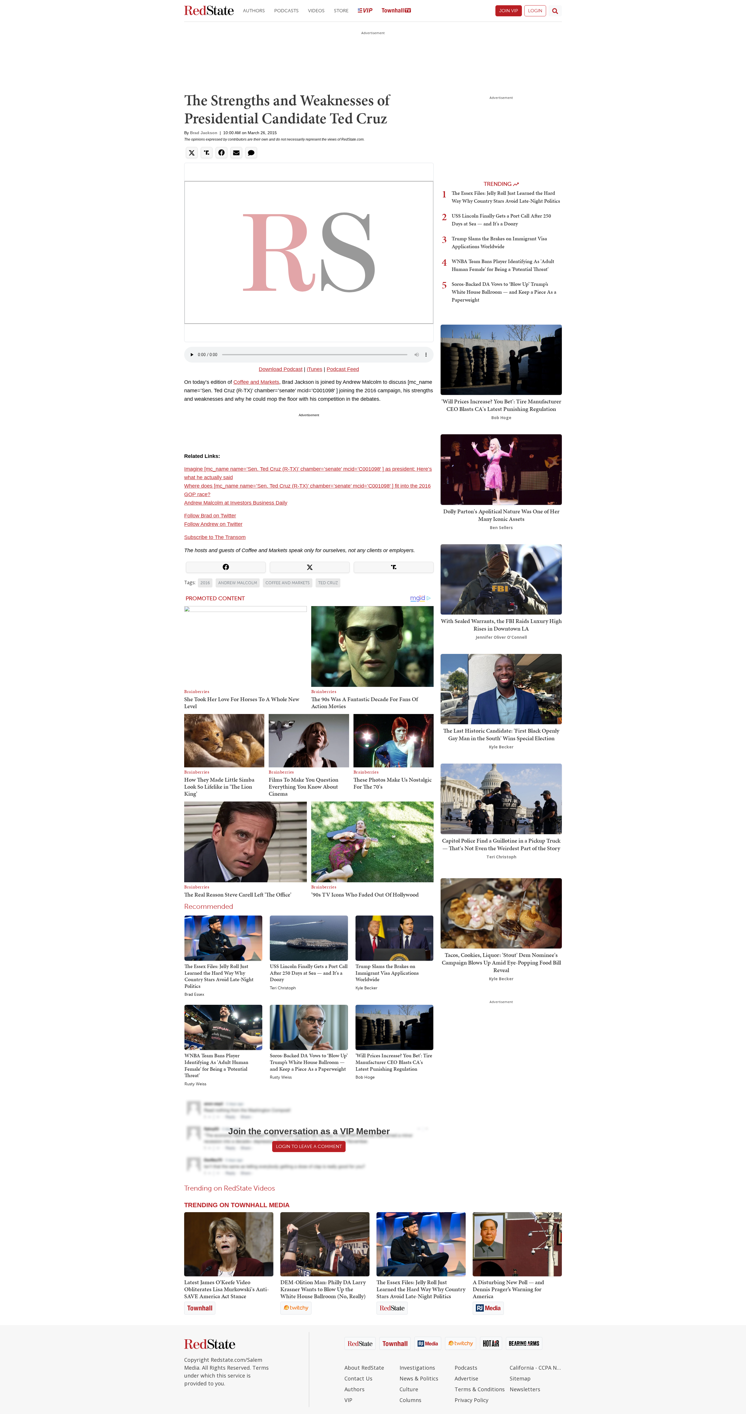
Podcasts (286, 10)
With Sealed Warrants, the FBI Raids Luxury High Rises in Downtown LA (501, 625)
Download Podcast (280, 369)
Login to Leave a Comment (309, 1146)
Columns (410, 1400)
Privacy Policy (471, 1400)
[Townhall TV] (396, 11)
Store (341, 10)
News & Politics (419, 1378)
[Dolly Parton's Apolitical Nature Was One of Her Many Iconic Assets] (501, 469)
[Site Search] (555, 10)
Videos (316, 10)
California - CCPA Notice (536, 1367)
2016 (205, 582)
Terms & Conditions (480, 1389)
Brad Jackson (203, 132)
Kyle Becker (366, 988)
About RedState (364, 1367)
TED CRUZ (328, 582)
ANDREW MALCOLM (237, 582)
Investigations (417, 1367)
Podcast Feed (343, 369)
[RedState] (209, 11)
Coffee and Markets (256, 382)
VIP (348, 1400)
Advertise (466, 1378)
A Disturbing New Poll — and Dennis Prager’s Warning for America (508, 1289)
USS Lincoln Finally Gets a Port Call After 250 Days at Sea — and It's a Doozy (309, 973)
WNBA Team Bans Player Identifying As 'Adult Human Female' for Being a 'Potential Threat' (216, 1065)
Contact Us (358, 1378)
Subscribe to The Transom (215, 537)
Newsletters (525, 1389)
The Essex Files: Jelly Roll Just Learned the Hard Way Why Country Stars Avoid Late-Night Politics (219, 976)
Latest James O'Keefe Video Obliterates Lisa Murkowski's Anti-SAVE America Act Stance (226, 1289)
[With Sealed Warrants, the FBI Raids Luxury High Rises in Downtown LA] (501, 578)
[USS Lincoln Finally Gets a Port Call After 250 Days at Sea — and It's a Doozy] (309, 938)
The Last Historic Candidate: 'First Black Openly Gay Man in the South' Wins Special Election (501, 734)
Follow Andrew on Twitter (213, 524)
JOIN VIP (508, 10)
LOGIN (535, 10)
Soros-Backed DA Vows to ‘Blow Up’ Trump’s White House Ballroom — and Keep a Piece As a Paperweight (309, 1062)
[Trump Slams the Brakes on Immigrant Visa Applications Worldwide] (394, 938)
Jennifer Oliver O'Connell (501, 637)
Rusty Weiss (195, 1084)
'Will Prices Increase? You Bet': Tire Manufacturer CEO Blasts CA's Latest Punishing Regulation (394, 1062)
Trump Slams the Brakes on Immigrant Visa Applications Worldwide (387, 973)
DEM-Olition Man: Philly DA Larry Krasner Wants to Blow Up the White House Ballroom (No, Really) (323, 1289)
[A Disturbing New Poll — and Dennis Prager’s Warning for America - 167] (517, 1244)
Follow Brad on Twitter (210, 516)
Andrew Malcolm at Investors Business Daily (235, 503)
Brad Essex (194, 994)
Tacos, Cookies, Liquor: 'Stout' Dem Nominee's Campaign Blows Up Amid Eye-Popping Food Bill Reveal (501, 962)
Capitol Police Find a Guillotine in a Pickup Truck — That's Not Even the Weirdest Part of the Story (501, 844)
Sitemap (520, 1378)
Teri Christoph (283, 988)
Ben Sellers (501, 527)
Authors (254, 10)
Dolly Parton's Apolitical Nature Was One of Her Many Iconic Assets (501, 515)
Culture (409, 1389)
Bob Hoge (365, 1077)
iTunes (314, 369)
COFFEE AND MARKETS (287, 582)
